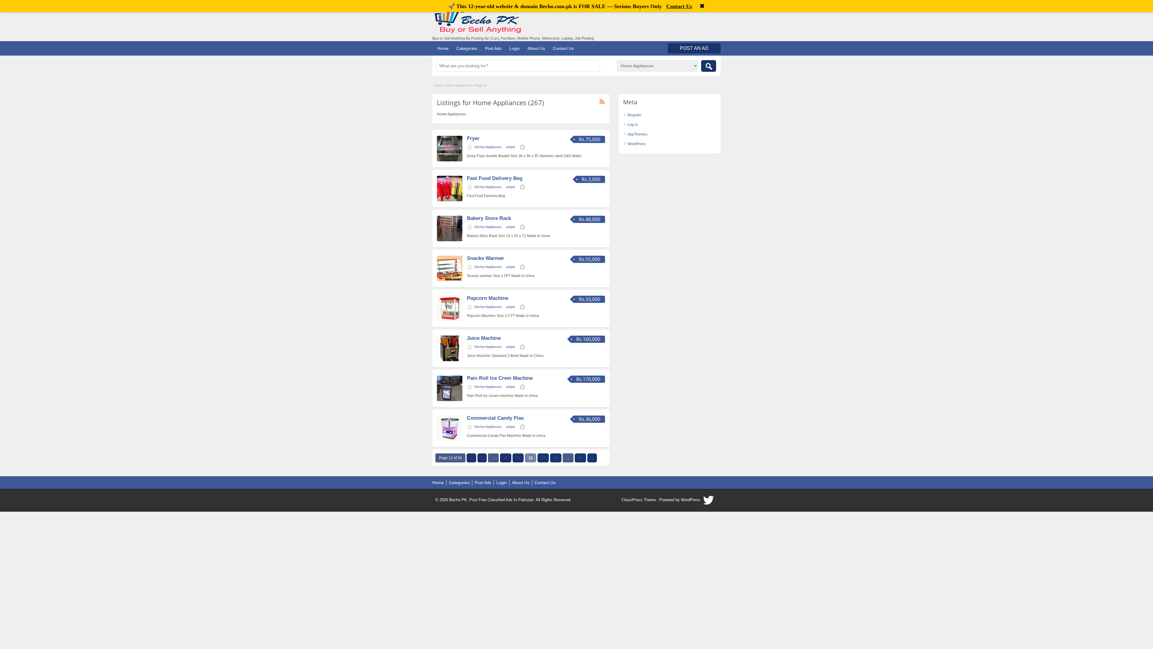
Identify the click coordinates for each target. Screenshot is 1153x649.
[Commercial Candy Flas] (449, 440)
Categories (466, 48)
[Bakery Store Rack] (449, 240)
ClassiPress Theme (639, 500)
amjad (510, 147)
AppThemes (637, 134)
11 (518, 458)
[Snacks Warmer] (449, 280)
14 (556, 458)
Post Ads (493, 48)
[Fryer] (449, 160)
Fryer (473, 138)
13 (543, 458)
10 (506, 458)
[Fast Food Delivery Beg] (449, 200)
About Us (536, 48)
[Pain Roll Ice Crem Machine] (449, 400)
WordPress (637, 144)
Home (443, 48)
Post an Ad (694, 48)
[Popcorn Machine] (449, 320)
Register (634, 115)
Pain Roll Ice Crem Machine (500, 378)
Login (514, 48)
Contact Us (563, 48)
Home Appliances (458, 85)
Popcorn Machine (487, 298)
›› (592, 458)
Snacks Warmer (485, 258)
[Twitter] (709, 501)
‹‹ (471, 458)
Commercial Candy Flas (495, 418)
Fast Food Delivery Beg (494, 178)
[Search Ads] (708, 66)
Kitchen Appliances (488, 147)
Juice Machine (484, 338)
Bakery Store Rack (489, 218)
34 (580, 458)
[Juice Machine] (449, 360)
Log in (633, 125)
